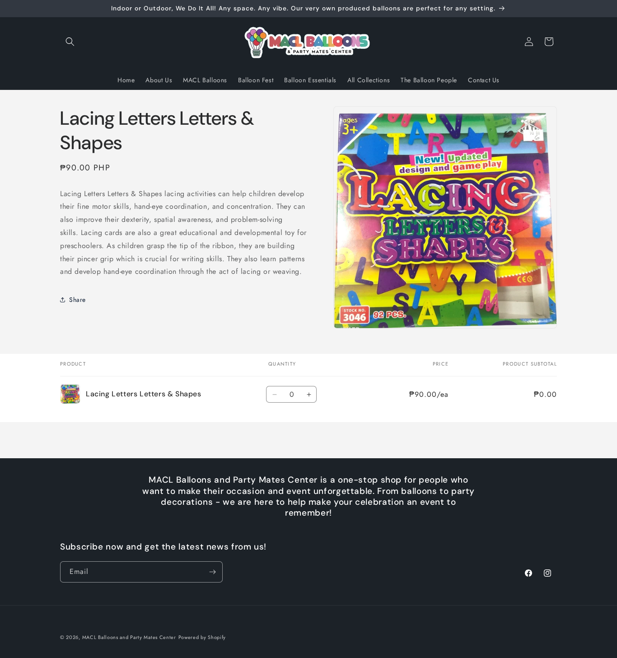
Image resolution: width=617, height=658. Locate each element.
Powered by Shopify (202, 637)
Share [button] (77, 299)
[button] (70, 42)
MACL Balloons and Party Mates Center (129, 637)
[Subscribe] (212, 572)
